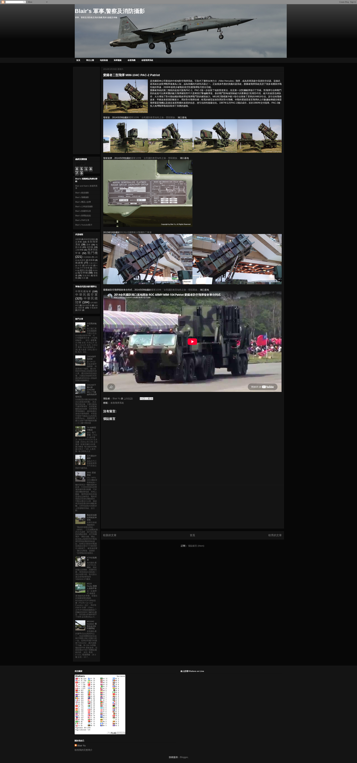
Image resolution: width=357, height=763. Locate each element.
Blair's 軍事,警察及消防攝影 (110, 11)
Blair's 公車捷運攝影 (84, 206)
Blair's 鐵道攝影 (82, 193)
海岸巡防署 (86, 305)
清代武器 (89, 266)
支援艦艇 (87, 257)
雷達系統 (86, 276)
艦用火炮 (84, 270)
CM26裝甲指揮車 (91, 357)
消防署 (81, 308)
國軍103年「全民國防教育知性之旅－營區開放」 (153, 117)
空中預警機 (84, 268)
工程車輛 (79, 250)
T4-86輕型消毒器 (91, 428)
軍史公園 (90, 60)
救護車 (82, 260)
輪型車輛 (83, 272)
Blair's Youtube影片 (83, 225)
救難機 (92, 260)
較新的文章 (109, 535)
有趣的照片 (93, 263)
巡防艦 (90, 247)
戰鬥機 (92, 253)
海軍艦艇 (118, 60)
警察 (80, 310)
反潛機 (78, 242)
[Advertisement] (192, 506)
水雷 (80, 266)
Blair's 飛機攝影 (82, 197)
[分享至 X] (146, 398)
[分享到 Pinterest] (151, 398)
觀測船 (95, 270)
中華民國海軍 (83, 291)
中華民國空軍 (86, 294)
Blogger (184, 757)
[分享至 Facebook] (149, 398)
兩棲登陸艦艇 (89, 239)
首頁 (78, 60)
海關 (96, 305)
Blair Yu (81, 745)
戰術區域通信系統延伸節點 (92, 517)
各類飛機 (131, 60)
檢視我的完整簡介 (83, 750)
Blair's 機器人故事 (83, 202)
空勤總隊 (94, 308)
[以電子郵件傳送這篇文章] (141, 398)
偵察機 (78, 239)
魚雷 (83, 278)
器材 (88, 244)
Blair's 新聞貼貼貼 (83, 215)
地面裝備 (104, 60)
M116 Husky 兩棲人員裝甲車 (92, 585)
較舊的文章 (275, 535)
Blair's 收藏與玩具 (83, 211)
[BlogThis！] (143, 398)
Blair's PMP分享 (82, 220)
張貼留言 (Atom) (196, 546)
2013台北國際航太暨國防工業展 (136, 232)
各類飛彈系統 (147, 60)
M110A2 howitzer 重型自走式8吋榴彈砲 (92, 625)
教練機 (79, 263)
